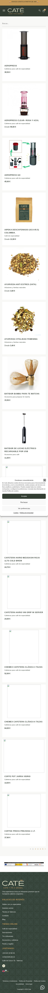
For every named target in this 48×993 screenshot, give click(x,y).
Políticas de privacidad (26, 513)
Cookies (16, 513)
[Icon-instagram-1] (3, 965)
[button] (45, 480)
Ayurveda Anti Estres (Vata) (20, 284)
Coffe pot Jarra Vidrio (17, 776)
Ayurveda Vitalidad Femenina (21, 339)
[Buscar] (39, 10)
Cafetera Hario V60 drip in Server (23, 612)
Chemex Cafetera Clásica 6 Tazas (23, 722)
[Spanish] (7, 971)
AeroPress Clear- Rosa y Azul (21, 120)
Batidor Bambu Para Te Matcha (22, 394)
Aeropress (10, 66)
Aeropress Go (12, 175)
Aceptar (24, 496)
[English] (3, 971)
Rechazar (24, 502)
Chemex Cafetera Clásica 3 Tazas (23, 667)
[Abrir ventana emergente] (4, 10)
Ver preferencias (24, 508)
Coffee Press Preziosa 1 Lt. (19, 831)
